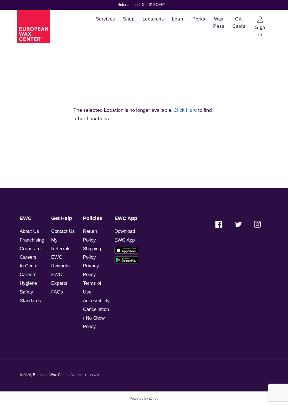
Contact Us (63, 231)
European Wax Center (51, 375)
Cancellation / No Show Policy (96, 318)
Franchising (32, 240)
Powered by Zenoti (144, 399)
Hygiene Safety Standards (30, 292)
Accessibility (96, 300)
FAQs (57, 292)
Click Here (185, 110)
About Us (29, 231)
